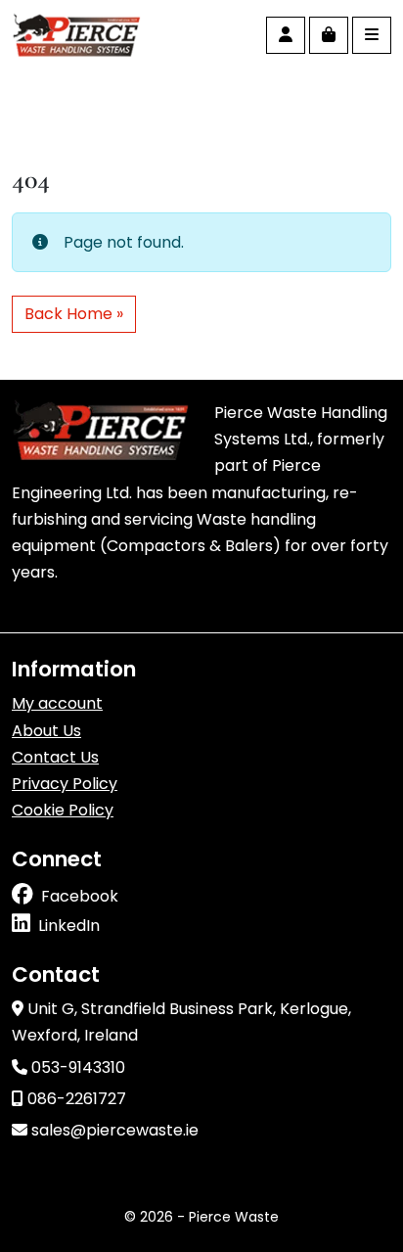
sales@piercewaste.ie (113, 1130)
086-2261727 (74, 1099)
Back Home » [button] (73, 313)
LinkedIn (69, 925)
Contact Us (55, 757)
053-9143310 (76, 1067)
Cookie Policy (62, 810)
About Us (46, 730)
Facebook (79, 896)
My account (57, 703)
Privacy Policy (64, 783)
